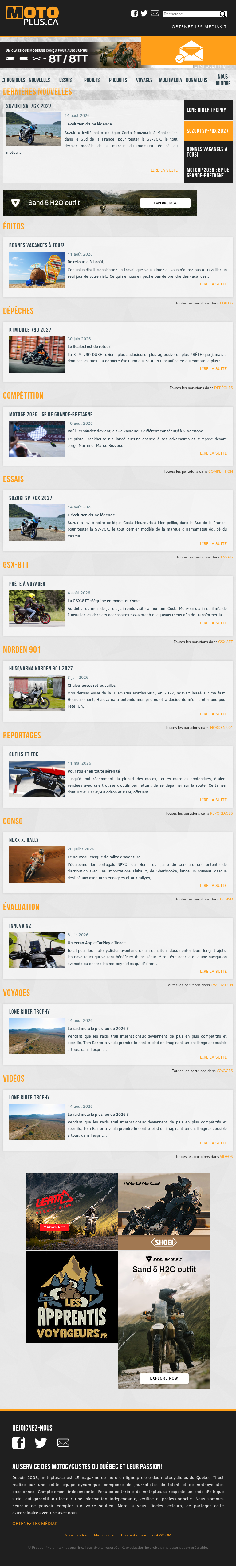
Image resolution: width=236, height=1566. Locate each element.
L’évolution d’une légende (91, 515)
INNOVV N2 (20, 926)
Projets (92, 80)
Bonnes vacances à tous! (37, 245)
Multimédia (170, 80)
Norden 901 (22, 649)
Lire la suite (164, 170)
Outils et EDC (23, 754)
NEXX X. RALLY (24, 840)
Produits (118, 80)
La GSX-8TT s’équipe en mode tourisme (104, 600)
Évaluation (21, 907)
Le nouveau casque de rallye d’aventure (104, 857)
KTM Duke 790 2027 (30, 330)
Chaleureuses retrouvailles (92, 685)
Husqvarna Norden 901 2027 (41, 668)
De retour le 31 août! (86, 261)
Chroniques (13, 80)
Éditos (13, 226)
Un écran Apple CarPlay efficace (97, 942)
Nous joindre (222, 80)
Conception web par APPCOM (146, 1535)
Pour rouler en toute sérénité (94, 771)
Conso (13, 821)
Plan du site (104, 1535)
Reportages (22, 735)
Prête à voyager (27, 584)
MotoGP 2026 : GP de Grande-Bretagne (51, 414)
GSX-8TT (16, 565)
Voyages (144, 80)
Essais (65, 80)
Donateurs (196, 80)
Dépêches (18, 311)
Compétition (23, 395)
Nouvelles (39, 80)
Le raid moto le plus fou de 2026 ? (98, 1028)
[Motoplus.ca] (37, 16)
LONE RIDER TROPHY (29, 1011)
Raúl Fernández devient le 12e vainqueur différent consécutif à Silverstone (135, 431)
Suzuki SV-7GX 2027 (29, 105)
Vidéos (14, 1078)
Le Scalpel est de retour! (90, 346)
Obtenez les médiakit (199, 27)
